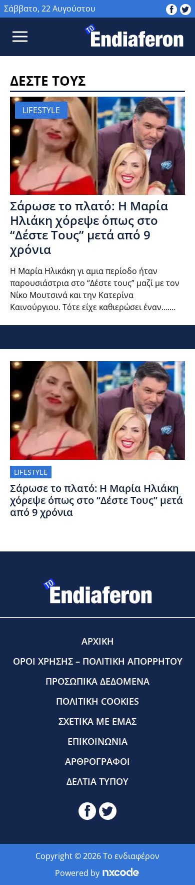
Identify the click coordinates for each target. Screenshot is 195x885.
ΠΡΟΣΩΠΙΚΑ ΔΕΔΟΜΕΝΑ (98, 681)
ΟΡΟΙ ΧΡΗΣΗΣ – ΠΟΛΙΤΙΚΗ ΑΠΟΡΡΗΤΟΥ (97, 661)
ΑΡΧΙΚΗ (98, 641)
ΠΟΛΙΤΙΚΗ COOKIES (97, 701)
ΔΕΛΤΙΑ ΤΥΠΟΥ (97, 781)
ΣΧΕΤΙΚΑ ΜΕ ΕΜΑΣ (97, 721)
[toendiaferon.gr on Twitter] (185, 8)
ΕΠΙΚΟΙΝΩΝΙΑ (98, 741)
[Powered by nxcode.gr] (121, 872)
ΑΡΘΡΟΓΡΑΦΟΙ (97, 761)
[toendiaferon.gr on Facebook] (171, 8)
